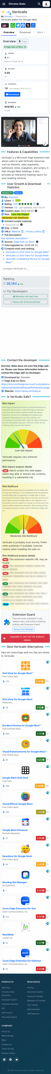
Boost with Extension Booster (26, 302)
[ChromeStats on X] (16, 1059)
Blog (4, 1040)
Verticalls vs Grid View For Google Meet (27, 255)
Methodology (8, 1036)
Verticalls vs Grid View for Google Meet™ (28, 252)
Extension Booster (10, 1004)
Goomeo (8, 16)
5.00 (24, 204)
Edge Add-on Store (14, 47)
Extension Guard (9, 1000)
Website (16, 231)
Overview (9, 32)
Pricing (30, 987)
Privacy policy (34, 231)
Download (25, 32)
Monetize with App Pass (26, 296)
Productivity (21, 16)
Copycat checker (35, 996)
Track (24, 41)
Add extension (33, 1009)
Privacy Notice (8, 1053)
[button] (4, 4)
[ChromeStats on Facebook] (10, 1059)
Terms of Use (8, 1049)
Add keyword (33, 1013)
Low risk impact (20, 214)
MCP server (7, 1013)
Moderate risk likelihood (15, 217)
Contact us (7, 1044)
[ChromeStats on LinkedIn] (4, 1059)
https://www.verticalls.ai (28, 391)
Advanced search (35, 992)
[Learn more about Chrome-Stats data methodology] (37, 241)
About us (6, 1031)
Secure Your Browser (23, 629)
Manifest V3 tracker (36, 1000)
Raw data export (9, 1017)
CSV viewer (32, 1005)
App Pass (6, 987)
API (3, 1008)
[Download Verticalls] (25, 89)
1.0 (15, 207)
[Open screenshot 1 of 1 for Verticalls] (25, 131)
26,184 (14, 284)
